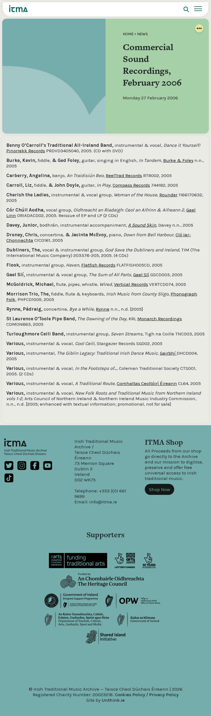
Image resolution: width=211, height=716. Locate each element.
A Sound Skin (142, 225)
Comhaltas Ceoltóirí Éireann (147, 383)
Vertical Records (131, 284)
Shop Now (159, 489)
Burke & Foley (178, 160)
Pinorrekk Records (25, 150)
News (142, 34)
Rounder (168, 194)
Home (128, 34)
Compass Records (131, 185)
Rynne (102, 309)
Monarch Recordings (159, 318)
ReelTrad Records (124, 175)
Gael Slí (141, 274)
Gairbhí (168, 353)
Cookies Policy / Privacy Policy (147, 694)
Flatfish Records (98, 265)
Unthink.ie (113, 700)
